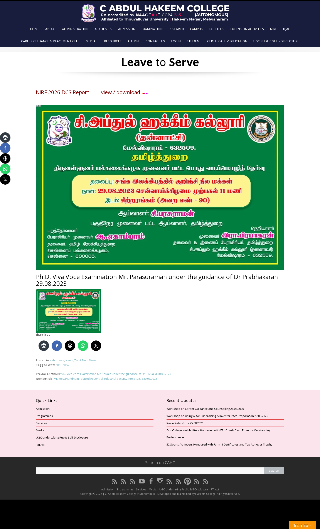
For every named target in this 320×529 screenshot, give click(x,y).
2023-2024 (62, 365)
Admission (126, 29)
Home (34, 29)
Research (176, 29)
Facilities (216, 29)
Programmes (44, 416)
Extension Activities (247, 29)
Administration (75, 29)
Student (194, 41)
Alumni (134, 41)
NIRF (273, 29)
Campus (196, 29)
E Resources (111, 41)
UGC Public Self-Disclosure (276, 41)
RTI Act (40, 445)
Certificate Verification (227, 41)
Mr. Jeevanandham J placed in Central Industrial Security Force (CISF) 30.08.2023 (105, 379)
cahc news (57, 360)
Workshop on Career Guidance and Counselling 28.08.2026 (205, 409)
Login (176, 41)
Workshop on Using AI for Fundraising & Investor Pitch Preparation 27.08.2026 (217, 416)
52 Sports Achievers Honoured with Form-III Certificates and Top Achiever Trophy (219, 444)
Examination (152, 29)
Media (90, 41)
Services (41, 423)
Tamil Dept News (85, 360)
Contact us (155, 41)
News (69, 360)
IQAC (286, 29)
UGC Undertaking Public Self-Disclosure (62, 437)
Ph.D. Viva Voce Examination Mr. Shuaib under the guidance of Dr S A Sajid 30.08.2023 (115, 374)
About (50, 29)
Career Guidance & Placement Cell (50, 41)
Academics (103, 29)
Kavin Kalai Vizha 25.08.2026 (185, 423)
